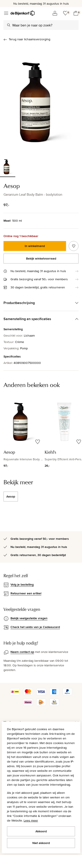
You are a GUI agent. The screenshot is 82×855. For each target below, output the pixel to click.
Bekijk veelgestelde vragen (28, 618)
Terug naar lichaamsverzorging (29, 39)
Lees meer (31, 820)
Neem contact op (22, 652)
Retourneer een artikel (25, 593)
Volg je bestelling (22, 584)
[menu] (6, 13)
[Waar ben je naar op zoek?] (8, 25)
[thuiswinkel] (54, 704)
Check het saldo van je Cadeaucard (35, 627)
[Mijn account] (55, 13)
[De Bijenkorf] (22, 13)
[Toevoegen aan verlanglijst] (74, 246)
